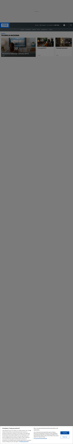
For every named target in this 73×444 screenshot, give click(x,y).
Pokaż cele (65, 437)
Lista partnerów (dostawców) (40, 438)
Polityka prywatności (24, 441)
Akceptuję (65, 432)
